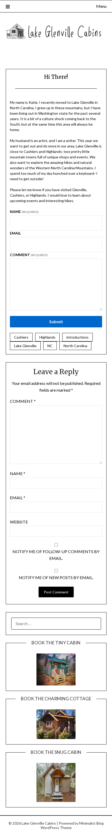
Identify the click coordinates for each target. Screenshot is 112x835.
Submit (56, 321)
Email (15, 233)
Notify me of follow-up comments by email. (56, 555)
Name (24, 211)
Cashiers (21, 337)
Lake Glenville (25, 346)
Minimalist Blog (91, 823)
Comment (29, 255)
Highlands (47, 337)
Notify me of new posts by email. (56, 577)
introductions (77, 337)
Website (19, 521)
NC (50, 346)
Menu (101, 6)
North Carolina (75, 346)
